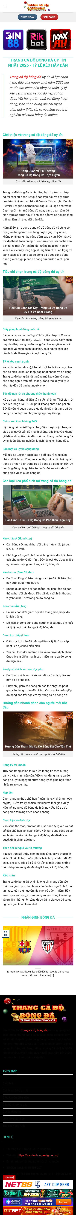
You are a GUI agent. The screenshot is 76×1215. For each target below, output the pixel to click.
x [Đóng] (9, 1177)
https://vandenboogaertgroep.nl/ (38, 1155)
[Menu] (5, 6)
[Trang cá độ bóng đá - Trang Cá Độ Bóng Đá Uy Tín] (38, 6)
